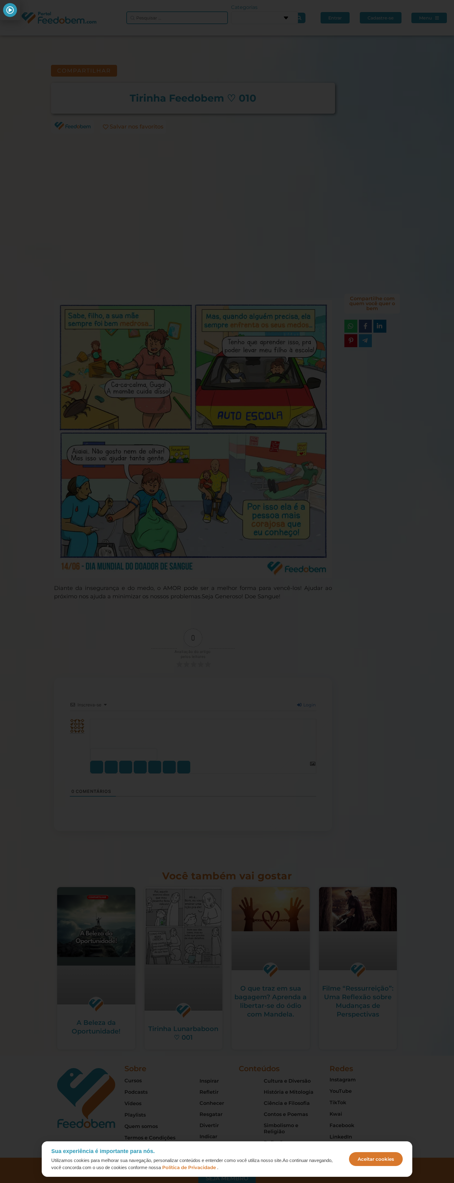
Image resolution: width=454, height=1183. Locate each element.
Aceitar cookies (376, 1159)
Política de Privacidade (189, 1167)
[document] (227, 591)
